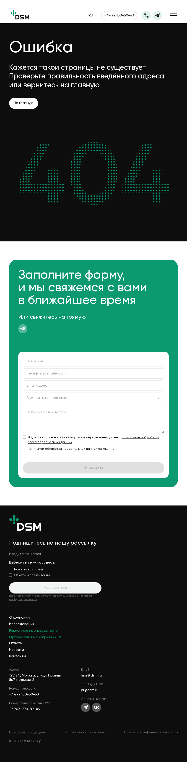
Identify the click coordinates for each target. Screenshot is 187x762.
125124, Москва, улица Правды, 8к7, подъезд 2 (35, 678)
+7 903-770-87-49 (24, 709)
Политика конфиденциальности (150, 732)
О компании (19, 617)
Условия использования (85, 732)
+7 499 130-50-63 (119, 15)
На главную (24, 103)
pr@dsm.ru (90, 690)
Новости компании (28, 569)
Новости (16, 650)
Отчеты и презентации (32, 575)
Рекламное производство (31, 630)
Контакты (17, 656)
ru (90, 15)
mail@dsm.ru (91, 675)
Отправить (93, 468)
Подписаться (55, 588)
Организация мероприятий (33, 637)
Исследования (21, 624)
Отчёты (16, 643)
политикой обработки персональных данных (63, 448)
